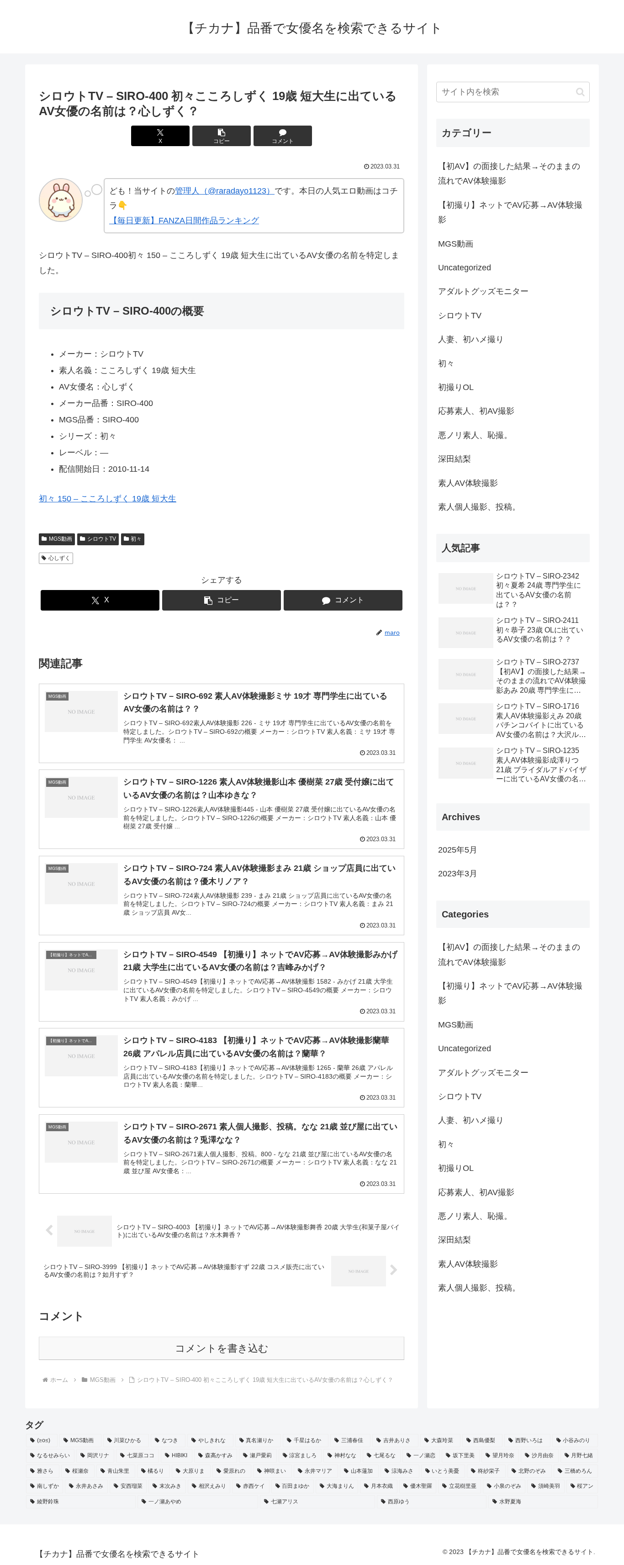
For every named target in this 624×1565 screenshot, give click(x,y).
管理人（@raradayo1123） (225, 190)
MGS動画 (60, 539)
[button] (221, 136)
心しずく (59, 558)
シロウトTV (101, 539)
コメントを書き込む (222, 1348)
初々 (136, 539)
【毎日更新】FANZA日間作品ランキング (184, 220)
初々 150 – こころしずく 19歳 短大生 (107, 498)
